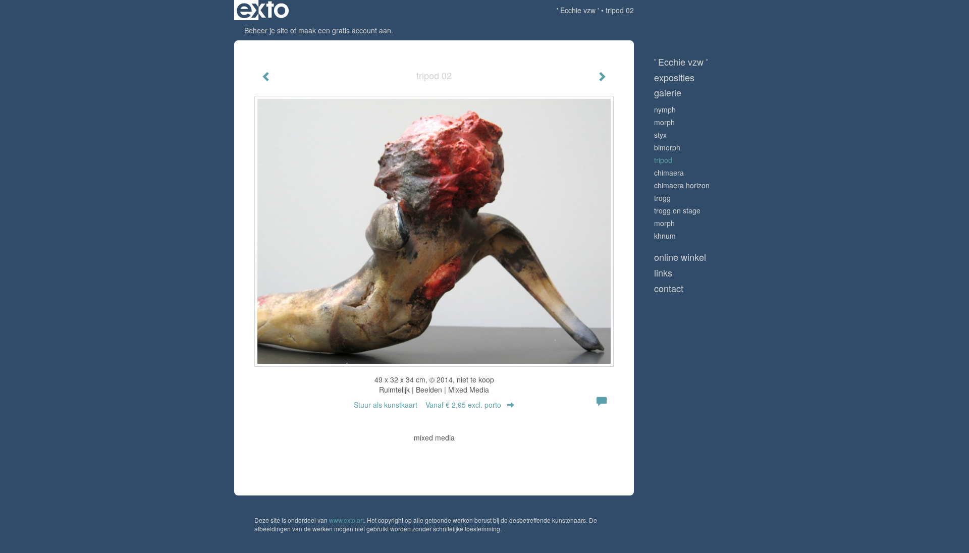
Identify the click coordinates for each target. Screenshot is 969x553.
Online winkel (680, 257)
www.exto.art (346, 520)
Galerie (667, 92)
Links (663, 272)
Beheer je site (266, 30)
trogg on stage (677, 210)
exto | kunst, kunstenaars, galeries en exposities (262, 10)
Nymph (665, 109)
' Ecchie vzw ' (578, 10)
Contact (668, 288)
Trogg (662, 198)
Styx (660, 135)
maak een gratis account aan (344, 30)
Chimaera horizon (682, 185)
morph (664, 122)
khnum (665, 236)
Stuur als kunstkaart (427, 405)
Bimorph (667, 147)
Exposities (674, 77)
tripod (663, 160)
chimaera (669, 173)
